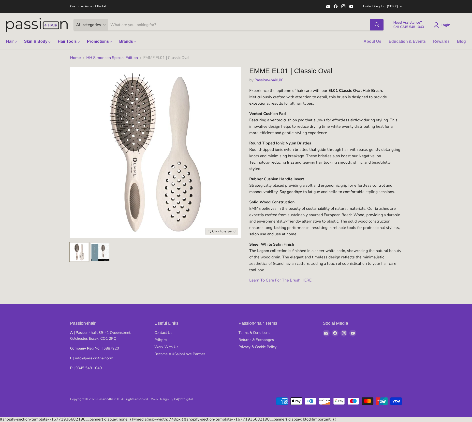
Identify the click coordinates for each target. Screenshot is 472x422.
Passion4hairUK (268, 80)
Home (75, 58)
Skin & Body (36, 41)
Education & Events (407, 41)
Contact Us (163, 332)
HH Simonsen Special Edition (112, 58)
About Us (372, 41)
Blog (461, 41)
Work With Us (166, 346)
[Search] (377, 24)
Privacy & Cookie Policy (257, 346)
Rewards (441, 41)
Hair (10, 41)
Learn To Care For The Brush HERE (280, 280)
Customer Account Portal (88, 6)
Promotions (98, 41)
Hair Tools (68, 41)
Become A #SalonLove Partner (179, 354)
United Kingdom (380, 6)
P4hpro (160, 339)
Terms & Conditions (254, 332)
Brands (126, 41)
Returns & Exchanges (256, 339)
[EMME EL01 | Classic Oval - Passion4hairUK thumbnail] (79, 252)
